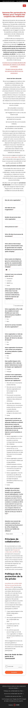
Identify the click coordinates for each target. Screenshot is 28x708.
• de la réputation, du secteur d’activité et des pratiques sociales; (14, 109)
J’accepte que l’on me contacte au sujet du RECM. (13, 625)
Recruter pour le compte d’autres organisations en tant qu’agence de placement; (14, 390)
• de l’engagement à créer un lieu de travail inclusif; (14, 113)
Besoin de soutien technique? (15, 1)
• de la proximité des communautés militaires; (14, 123)
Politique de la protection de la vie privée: (13, 576)
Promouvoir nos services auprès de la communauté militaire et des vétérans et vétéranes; (14, 398)
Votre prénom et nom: (11, 226)
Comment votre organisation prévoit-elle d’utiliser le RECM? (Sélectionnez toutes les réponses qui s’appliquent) (14, 377)
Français (9, 371)
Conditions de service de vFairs (13, 696)
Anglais (9, 369)
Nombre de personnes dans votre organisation (13, 218)
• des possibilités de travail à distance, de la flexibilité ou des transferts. (14, 127)
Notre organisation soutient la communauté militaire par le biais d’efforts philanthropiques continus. (15, 461)
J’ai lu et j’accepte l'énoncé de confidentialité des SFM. (14, 619)
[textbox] (14, 302)
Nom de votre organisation (12, 200)
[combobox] (6, 269)
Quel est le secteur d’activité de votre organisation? (13, 326)
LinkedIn (9, 281)
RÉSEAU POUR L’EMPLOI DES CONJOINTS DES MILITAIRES (14, 687)
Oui (8, 319)
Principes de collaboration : (12, 540)
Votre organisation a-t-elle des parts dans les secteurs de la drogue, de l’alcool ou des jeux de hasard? (14, 337)
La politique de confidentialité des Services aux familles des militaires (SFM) (13, 585)
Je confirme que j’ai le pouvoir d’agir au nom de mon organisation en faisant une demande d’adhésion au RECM (15, 633)
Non (8, 321)
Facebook (9, 278)
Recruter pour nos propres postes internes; (14, 383)
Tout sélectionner (19, 305)
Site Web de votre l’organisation (10, 208)
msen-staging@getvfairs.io (21, 1)
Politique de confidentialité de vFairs (13, 691)
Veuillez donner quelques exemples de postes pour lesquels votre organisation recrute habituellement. (14, 501)
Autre (8, 285)
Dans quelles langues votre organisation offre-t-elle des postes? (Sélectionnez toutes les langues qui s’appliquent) (13, 364)
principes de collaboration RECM (12, 157)
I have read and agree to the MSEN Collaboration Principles (15, 613)
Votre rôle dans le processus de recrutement (14, 235)
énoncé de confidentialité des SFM (13, 693)
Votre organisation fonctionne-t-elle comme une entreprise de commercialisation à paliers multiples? (14, 350)
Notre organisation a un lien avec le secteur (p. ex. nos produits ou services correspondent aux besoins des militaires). (14, 440)
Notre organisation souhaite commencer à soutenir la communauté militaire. (14, 468)
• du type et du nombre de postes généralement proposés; (14, 118)
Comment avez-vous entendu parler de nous (13, 275)
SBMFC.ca (9, 283)
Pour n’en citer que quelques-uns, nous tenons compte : (14, 104)
